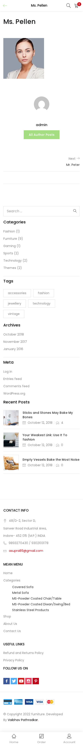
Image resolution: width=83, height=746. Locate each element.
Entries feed (12, 379)
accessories (17, 293)
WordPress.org (14, 393)
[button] (76, 5)
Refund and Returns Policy (23, 653)
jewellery (14, 303)
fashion (43, 293)
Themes (9, 268)
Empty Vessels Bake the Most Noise (51, 459)
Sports (8, 253)
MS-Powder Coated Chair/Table (37, 598)
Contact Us (12, 631)
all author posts (41, 134)
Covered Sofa (22, 587)
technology (41, 303)
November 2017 (15, 341)
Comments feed (16, 386)
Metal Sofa (20, 593)
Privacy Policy (13, 660)
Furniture (10, 238)
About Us (10, 623)
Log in (7, 371)
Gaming (9, 246)
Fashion (9, 231)
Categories (12, 580)
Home (8, 573)
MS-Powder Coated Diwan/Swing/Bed (41, 604)
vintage (14, 314)
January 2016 (13, 349)
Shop (7, 616)
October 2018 (13, 334)
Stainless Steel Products (30, 610)
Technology (12, 260)
